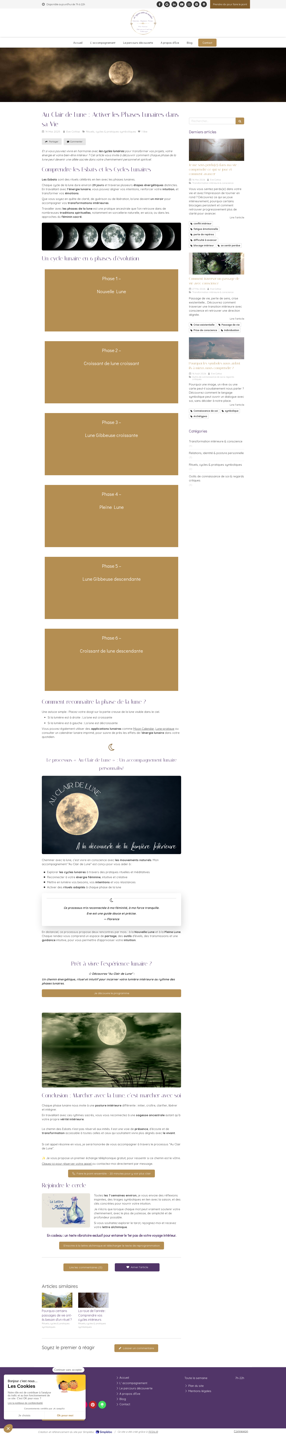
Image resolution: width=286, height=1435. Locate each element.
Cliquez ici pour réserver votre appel (67, 1164)
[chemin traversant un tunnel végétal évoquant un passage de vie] (216, 264)
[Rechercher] (240, 121)
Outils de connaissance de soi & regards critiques (216, 478)
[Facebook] (159, 4)
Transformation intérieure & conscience (215, 441)
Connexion (241, 1431)
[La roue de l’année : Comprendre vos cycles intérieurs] (93, 1300)
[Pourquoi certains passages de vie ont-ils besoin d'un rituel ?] (57, 1300)
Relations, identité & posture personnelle (216, 453)
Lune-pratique (164, 729)
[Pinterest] (196, 4)
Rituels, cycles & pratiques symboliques (215, 464)
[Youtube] (182, 4)
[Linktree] (204, 4)
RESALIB (153, 1431)
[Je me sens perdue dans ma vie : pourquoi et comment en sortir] (216, 150)
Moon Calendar (143, 729)
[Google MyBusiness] (167, 4)
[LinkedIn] (174, 4)
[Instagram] (189, 4)
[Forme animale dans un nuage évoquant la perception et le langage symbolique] (216, 348)
